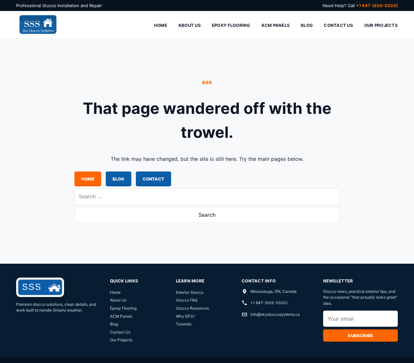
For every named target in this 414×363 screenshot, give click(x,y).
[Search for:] (207, 196)
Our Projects (381, 25)
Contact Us (338, 25)
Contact (153, 179)
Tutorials (183, 324)
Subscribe (360, 335)
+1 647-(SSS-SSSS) (269, 302)
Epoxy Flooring (231, 25)
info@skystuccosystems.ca (275, 314)
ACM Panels (275, 25)
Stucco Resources (192, 308)
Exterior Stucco (189, 292)
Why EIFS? (185, 316)
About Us (189, 25)
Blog (307, 25)
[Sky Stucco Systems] (37, 24)
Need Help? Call (360, 5)
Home (160, 25)
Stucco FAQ (186, 300)
